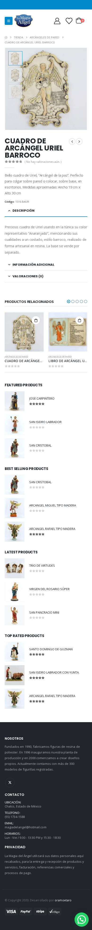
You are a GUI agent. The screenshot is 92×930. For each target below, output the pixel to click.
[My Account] (57, 21)
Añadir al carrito (36, 320)
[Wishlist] (69, 21)
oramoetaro (63, 900)
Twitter (10, 782)
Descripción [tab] (23, 210)
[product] (24, 331)
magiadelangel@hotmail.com (25, 827)
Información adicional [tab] (33, 264)
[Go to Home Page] (6, 37)
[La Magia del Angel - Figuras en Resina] (23, 20)
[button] (69, 301)
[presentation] (81, 88)
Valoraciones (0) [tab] (28, 276)
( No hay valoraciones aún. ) (43, 162)
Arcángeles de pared (16, 356)
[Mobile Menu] (9, 21)
